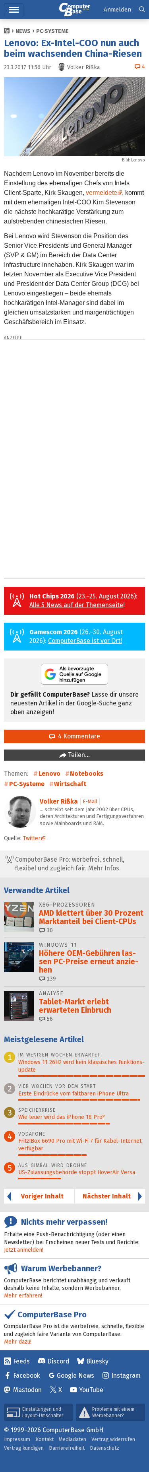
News (23, 31)
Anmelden (117, 9)
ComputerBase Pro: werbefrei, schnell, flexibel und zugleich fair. (69, 864)
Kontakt (44, 1439)
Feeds (21, 1361)
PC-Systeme (52, 31)
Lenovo (49, 773)
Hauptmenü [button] (13, 9)
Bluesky (97, 1361)
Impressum (17, 1439)
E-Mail (90, 801)
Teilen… (78, 755)
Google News (75, 1375)
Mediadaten (72, 1439)
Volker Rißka (59, 801)
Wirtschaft (70, 784)
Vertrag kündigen (24, 1448)
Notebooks (86, 773)
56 (49, 1019)
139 (50, 978)
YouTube (91, 1390)
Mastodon (27, 1390)
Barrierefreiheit (67, 1448)
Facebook (26, 1375)
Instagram (126, 1375)
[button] (142, 9)
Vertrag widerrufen (113, 1439)
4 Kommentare (77, 736)
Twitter (32, 838)
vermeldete (101, 192)
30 (49, 930)
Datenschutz (104, 1448)
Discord (58, 1361)
